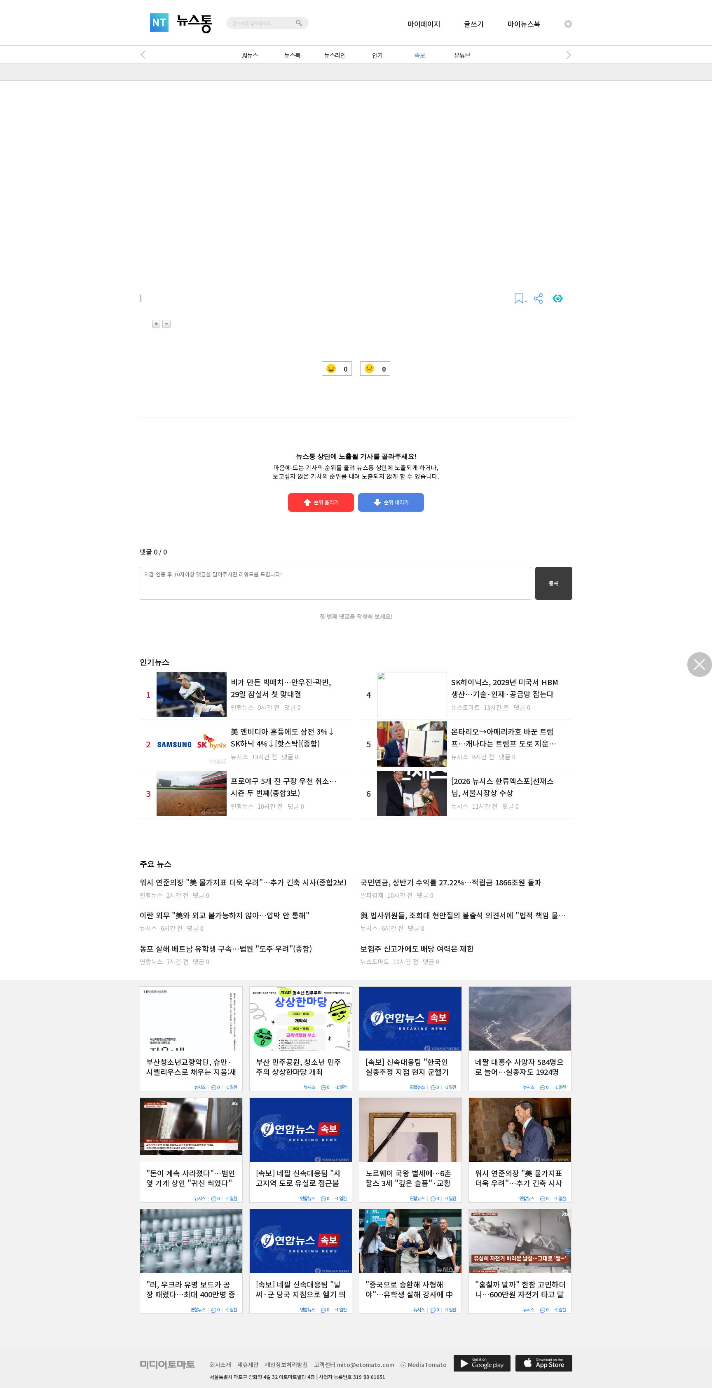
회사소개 (220, 1364)
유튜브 (462, 55)
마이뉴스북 (524, 24)
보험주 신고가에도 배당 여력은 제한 (417, 948)
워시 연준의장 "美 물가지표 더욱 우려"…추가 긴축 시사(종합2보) (243, 882)
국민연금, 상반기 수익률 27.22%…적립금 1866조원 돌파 (451, 882)
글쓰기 (474, 24)
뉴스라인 (335, 55)
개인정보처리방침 (286, 1364)
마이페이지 (424, 24)
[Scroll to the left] (145, 55)
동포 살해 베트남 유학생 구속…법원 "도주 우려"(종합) (226, 948)
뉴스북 (292, 55)
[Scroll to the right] (567, 55)
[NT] (159, 22)
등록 (554, 583)
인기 (377, 55)
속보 (420, 55)
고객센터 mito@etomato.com (354, 1364)
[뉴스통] (194, 24)
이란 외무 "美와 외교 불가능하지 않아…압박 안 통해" (224, 915)
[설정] (568, 24)
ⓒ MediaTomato (423, 1364)
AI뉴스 (250, 55)
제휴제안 (248, 1364)
